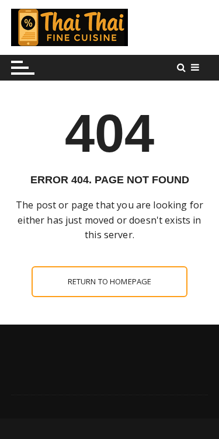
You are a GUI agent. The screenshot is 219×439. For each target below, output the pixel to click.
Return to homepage (110, 281)
